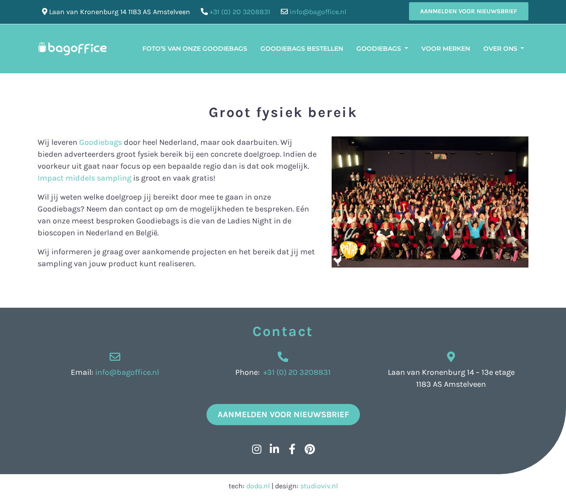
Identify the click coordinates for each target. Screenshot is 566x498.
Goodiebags (379, 49)
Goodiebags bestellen (301, 49)
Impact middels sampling (84, 178)
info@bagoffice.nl (318, 12)
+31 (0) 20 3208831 (240, 12)
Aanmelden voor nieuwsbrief (468, 11)
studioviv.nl (319, 486)
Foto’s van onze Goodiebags (194, 49)
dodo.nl (258, 486)
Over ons (501, 49)
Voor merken (445, 49)
